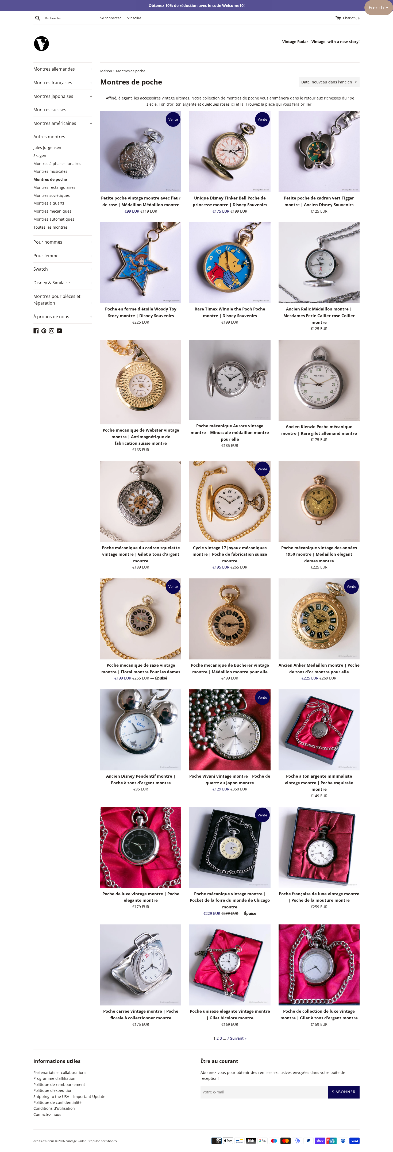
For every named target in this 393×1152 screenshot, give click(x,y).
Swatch (62, 269)
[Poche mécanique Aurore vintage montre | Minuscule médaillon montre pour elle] (229, 380)
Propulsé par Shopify (102, 1141)
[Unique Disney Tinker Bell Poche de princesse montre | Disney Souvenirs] (229, 151)
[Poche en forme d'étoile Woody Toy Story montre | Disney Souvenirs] (140, 262)
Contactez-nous (47, 1114)
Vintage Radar (76, 1141)
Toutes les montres (50, 227)
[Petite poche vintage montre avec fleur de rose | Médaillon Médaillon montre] (140, 151)
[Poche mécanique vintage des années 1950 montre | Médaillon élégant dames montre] (319, 501)
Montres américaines (62, 123)
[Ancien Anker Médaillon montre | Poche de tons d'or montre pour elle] (319, 618)
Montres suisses (49, 110)
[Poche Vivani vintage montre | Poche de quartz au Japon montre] (229, 729)
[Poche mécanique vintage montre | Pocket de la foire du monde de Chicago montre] (229, 847)
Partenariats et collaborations (59, 1072)
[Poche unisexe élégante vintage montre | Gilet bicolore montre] (229, 964)
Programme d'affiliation (54, 1078)
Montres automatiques (53, 219)
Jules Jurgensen (47, 147)
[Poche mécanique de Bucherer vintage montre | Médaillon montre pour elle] (229, 618)
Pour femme (62, 256)
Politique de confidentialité (57, 1102)
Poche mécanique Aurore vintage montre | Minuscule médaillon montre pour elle (230, 432)
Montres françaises (62, 83)
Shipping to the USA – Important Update (69, 1096)
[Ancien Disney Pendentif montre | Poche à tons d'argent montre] (140, 729)
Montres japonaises (62, 96)
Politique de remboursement (59, 1084)
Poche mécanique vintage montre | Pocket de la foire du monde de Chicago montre (230, 900)
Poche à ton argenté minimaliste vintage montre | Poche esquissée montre (319, 782)
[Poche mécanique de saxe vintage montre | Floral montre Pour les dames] (140, 618)
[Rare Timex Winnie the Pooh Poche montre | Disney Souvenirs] (229, 262)
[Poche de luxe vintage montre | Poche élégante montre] (140, 847)
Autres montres (62, 137)
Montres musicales (50, 171)
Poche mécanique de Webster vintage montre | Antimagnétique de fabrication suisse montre (141, 436)
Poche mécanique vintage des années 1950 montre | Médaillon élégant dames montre (319, 554)
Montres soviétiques (51, 195)
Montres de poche (50, 179)
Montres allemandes (62, 69)
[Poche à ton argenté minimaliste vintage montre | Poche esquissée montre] (319, 729)
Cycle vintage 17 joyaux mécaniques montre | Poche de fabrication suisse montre (229, 554)
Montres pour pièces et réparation (62, 299)
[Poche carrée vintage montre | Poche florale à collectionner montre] (140, 964)
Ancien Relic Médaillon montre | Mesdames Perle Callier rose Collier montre (319, 315)
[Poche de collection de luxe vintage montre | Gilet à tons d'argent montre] (319, 964)
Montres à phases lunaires (57, 163)
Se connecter (110, 18)
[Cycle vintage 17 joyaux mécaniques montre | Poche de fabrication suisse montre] (229, 501)
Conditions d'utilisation (54, 1108)
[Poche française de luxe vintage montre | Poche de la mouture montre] (319, 847)
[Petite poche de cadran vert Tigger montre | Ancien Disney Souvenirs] (319, 151)
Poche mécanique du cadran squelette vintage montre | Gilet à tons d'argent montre (141, 554)
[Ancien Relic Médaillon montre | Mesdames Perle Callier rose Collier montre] (319, 262)
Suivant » (238, 1038)
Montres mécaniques (52, 211)
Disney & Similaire (62, 283)
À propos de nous (62, 317)
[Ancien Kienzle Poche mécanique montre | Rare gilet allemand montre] (319, 380)
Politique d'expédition (52, 1090)
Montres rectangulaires (54, 187)
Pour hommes (62, 242)
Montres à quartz (48, 203)
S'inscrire (134, 18)
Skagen (39, 155)
